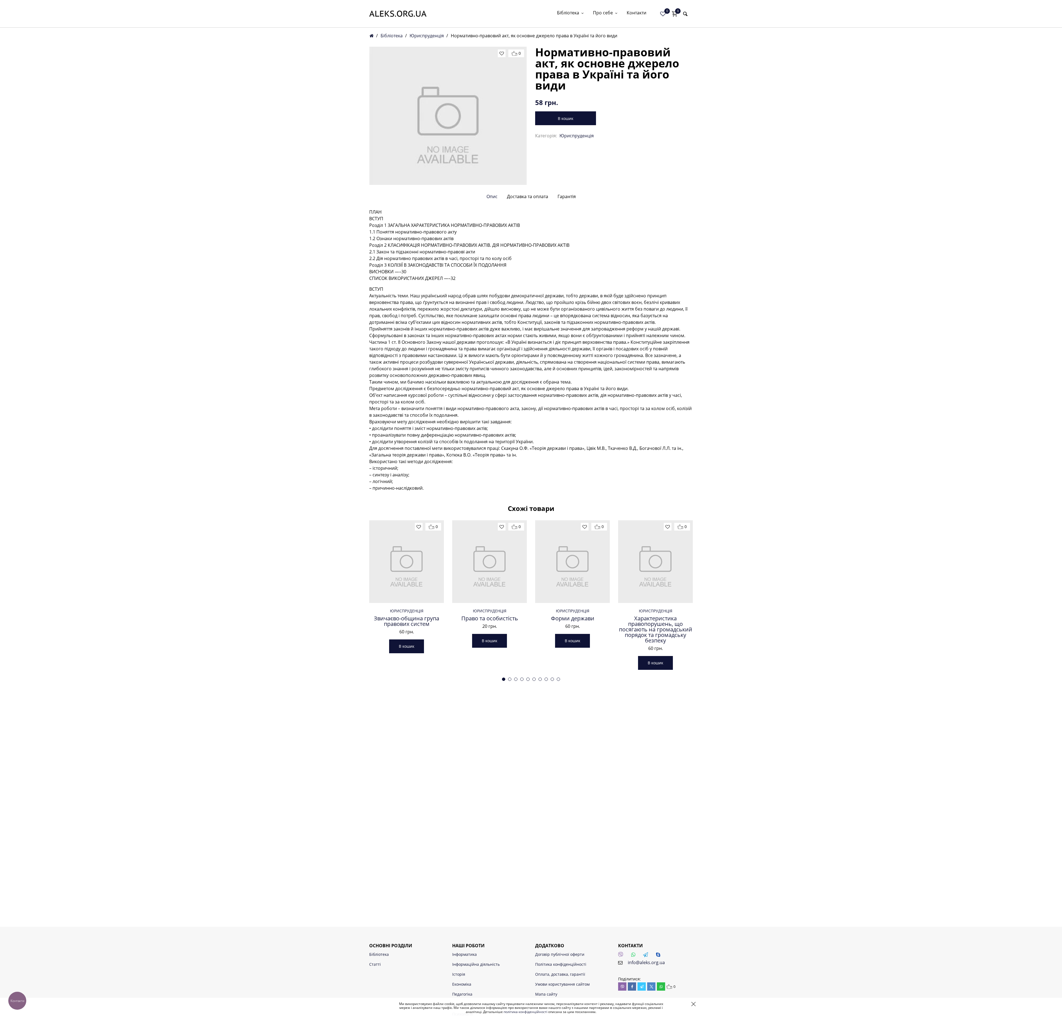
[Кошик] (674, 14)
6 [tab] (534, 679)
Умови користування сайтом (562, 984)
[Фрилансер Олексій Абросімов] (397, 14)
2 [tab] (509, 679)
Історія (458, 974)
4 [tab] (522, 679)
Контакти (636, 13)
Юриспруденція (427, 36)
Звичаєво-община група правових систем (406, 621)
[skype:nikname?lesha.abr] (659, 956)
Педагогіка (462, 994)
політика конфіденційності (525, 1011)
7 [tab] (540, 679)
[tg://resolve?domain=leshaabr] (647, 956)
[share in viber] (622, 986)
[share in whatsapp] (661, 986)
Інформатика (464, 954)
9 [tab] (552, 679)
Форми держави (572, 618)
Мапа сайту (546, 994)
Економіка (461, 984)
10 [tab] (558, 679)
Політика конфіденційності (560, 964)
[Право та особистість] (489, 561)
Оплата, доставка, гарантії (560, 974)
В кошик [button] (406, 646)
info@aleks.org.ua (646, 962)
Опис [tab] (492, 196)
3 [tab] (515, 679)
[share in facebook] (632, 986)
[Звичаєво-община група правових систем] (406, 561)
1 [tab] (503, 679)
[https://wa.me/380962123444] (635, 956)
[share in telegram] (641, 986)
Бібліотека (568, 13)
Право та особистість (489, 618)
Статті (375, 964)
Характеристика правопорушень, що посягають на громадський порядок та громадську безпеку (655, 629)
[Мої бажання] (663, 14)
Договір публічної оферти (559, 954)
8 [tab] (546, 679)
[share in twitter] (651, 986)
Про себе (603, 13)
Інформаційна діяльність (476, 964)
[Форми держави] (572, 561)
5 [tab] (528, 679)
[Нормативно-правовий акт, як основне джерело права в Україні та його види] (448, 116)
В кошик (565, 118)
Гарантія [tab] (567, 196)
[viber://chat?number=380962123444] (622, 956)
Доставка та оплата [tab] (527, 196)
